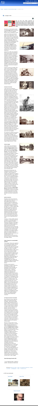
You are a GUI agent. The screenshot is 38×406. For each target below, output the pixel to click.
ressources (6, 9)
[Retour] (3, 16)
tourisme (8, 368)
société (18, 367)
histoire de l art (23, 368)
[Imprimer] (33, 18)
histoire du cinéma (13, 367)
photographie (14, 368)
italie (18, 368)
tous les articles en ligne (12, 9)
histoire (31, 367)
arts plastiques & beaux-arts (24, 367)
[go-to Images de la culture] (19, 3)
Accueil (2, 9)
